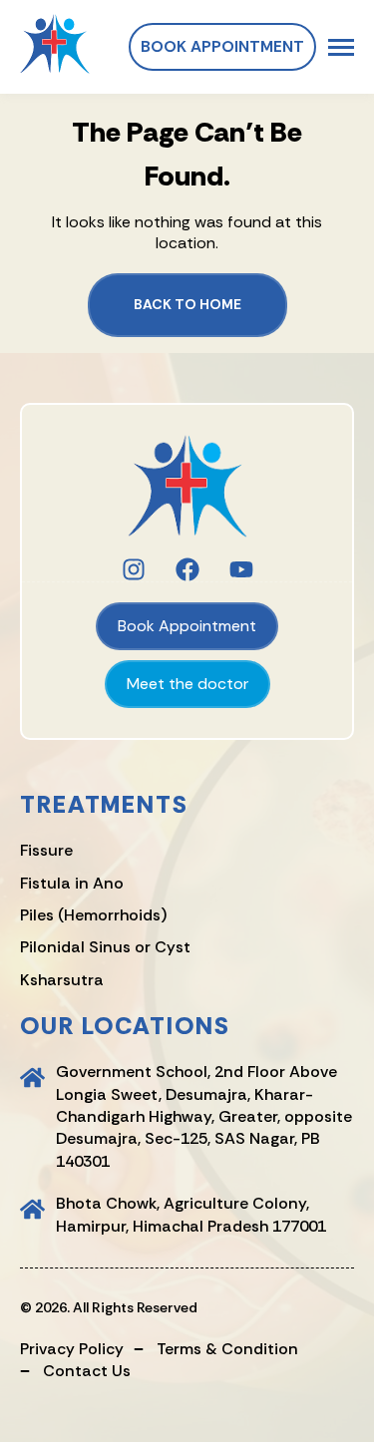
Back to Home (187, 304)
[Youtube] (241, 569)
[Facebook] (187, 569)
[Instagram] (134, 569)
